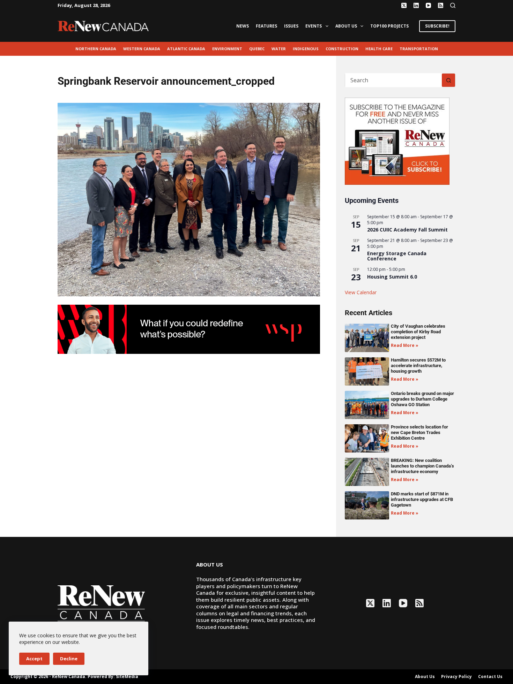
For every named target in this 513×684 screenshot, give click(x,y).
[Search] (452, 5)
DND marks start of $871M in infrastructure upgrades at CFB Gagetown (422, 499)
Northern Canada (95, 48)
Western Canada (141, 48)
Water (279, 48)
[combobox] (393, 80)
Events (313, 26)
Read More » (404, 345)
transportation (419, 48)
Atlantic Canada (186, 48)
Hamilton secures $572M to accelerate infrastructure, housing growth (418, 365)
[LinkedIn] (416, 5)
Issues (291, 26)
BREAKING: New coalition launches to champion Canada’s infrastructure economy (422, 466)
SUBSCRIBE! (437, 26)
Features (266, 26)
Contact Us (490, 676)
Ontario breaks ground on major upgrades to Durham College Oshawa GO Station (422, 399)
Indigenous (306, 48)
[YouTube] (428, 5)
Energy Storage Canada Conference (396, 256)
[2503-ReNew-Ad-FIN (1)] (189, 329)
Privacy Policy (456, 676)
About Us (346, 26)
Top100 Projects (389, 26)
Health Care (379, 48)
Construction (342, 48)
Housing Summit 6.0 (392, 276)
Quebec (257, 48)
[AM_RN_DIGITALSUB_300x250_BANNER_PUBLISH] (397, 140)
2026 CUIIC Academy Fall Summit (407, 229)
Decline (68, 658)
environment (227, 48)
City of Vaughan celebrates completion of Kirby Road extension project (418, 332)
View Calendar (361, 292)
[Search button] (448, 80)
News (242, 26)
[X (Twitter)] (404, 5)
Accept (34, 658)
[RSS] (440, 5)
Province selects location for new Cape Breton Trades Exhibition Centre (419, 432)
